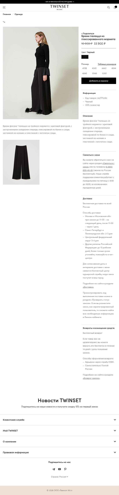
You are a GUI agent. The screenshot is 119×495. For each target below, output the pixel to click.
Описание (88, 116)
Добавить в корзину (98, 80)
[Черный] (84, 57)
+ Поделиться (87, 33)
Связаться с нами (91, 155)
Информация (89, 93)
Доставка (87, 198)
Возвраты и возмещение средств (99, 328)
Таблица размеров (107, 64)
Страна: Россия (58, 476)
